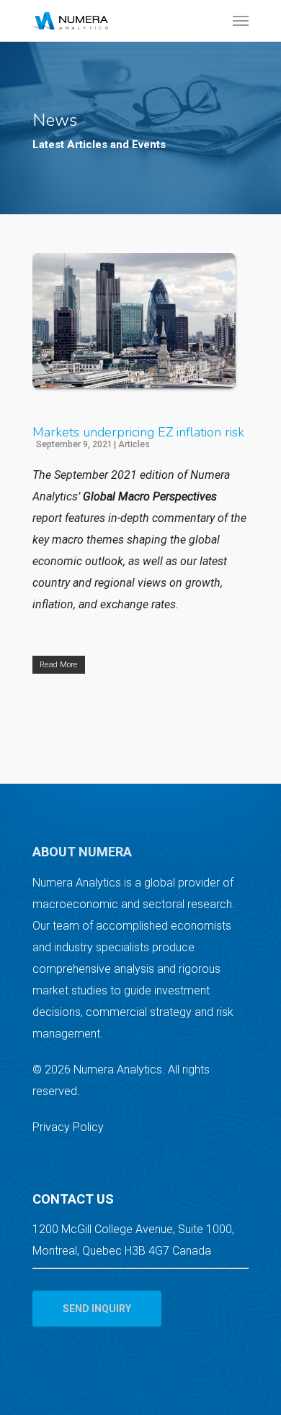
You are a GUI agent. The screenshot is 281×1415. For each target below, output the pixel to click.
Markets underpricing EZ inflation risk (138, 432)
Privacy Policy (68, 1127)
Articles (134, 444)
